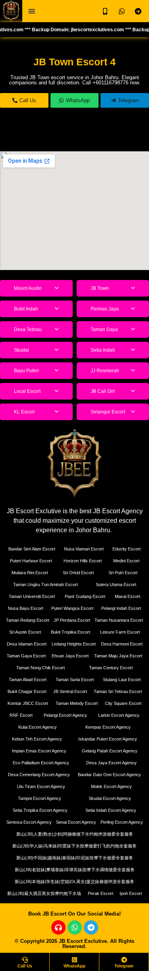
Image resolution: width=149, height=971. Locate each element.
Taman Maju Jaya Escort (118, 655)
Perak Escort (100, 893)
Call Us (24, 965)
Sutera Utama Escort (116, 584)
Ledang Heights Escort (74, 644)
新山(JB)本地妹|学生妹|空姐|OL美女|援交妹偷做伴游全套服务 (74, 881)
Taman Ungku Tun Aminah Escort (45, 584)
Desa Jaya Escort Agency (111, 762)
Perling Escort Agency (122, 822)
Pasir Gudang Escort (85, 596)
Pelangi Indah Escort (121, 608)
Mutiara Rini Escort (30, 572)
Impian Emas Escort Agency (39, 750)
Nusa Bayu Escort (25, 608)
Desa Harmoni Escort (122, 644)
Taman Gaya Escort (26, 655)
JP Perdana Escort (72, 620)
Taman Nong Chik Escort (40, 667)
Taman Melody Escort (77, 703)
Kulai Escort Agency (37, 727)
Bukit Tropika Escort (70, 632)
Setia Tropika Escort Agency (40, 810)
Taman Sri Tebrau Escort (118, 691)
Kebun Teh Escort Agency (37, 739)
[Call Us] (25, 960)
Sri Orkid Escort (78, 572)
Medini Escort (126, 560)
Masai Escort (127, 596)
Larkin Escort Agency (118, 715)
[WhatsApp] (74, 960)
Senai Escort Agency (76, 822)
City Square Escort (123, 703)
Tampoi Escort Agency (39, 798)
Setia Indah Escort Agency (110, 810)
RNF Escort (21, 715)
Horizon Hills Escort (83, 560)
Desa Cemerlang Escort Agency (39, 774)
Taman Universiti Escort (32, 596)
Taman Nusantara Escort (119, 620)
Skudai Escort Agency (110, 798)
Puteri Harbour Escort (31, 560)
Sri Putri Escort (122, 572)
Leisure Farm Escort (120, 632)
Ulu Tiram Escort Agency (41, 786)
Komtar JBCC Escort (28, 703)
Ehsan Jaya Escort (70, 655)
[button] (31, 11)
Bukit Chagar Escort (27, 691)
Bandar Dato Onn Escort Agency (109, 774)
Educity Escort (126, 548)
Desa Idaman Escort (26, 644)
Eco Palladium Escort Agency (41, 762)
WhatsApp (74, 965)
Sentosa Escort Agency (29, 822)
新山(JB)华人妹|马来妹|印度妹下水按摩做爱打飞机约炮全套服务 (74, 845)
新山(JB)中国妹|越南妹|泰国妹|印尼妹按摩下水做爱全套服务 (74, 857)
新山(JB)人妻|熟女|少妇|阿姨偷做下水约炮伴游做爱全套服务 (74, 834)
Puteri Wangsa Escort (72, 608)
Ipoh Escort (131, 893)
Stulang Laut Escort (122, 679)
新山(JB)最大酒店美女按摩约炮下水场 (44, 893)
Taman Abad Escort (27, 679)
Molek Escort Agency (111, 786)
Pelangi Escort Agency (65, 715)
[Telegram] (91, 927)
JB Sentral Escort (70, 691)
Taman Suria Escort (75, 679)
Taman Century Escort (111, 667)
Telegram (124, 965)
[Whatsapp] (75, 927)
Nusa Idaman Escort (84, 548)
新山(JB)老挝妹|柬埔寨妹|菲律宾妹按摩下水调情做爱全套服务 (75, 869)
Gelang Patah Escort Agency (109, 750)
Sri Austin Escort (25, 632)
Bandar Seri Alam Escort (31, 548)
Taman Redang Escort (27, 620)
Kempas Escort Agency (108, 727)
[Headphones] (58, 927)
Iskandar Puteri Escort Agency (107, 739)
